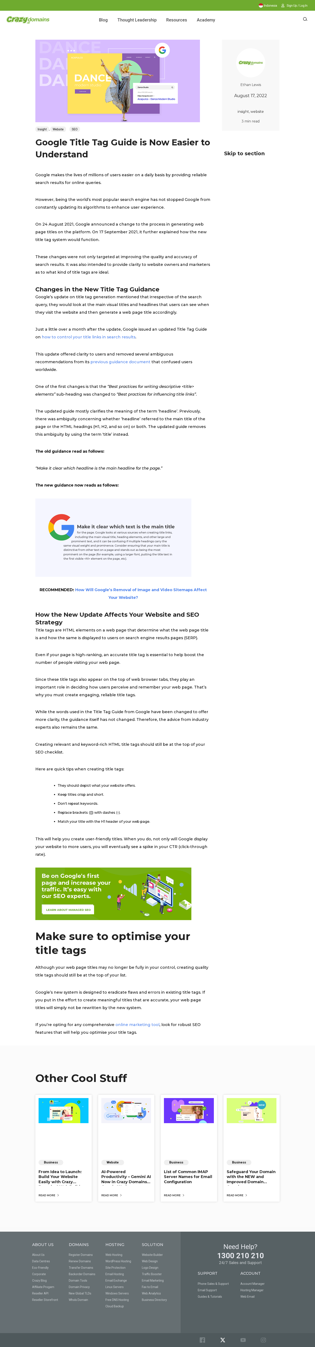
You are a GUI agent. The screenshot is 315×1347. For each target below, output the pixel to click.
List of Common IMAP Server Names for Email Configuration (188, 1176)
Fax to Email (150, 1287)
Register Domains (81, 1255)
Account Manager (252, 1283)
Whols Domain (78, 1300)
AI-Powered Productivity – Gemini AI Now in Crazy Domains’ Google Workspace (126, 1179)
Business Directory (154, 1300)
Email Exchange (116, 1280)
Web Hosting (113, 1255)
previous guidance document (120, 362)
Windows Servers (117, 1293)
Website (58, 129)
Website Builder (152, 1255)
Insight (42, 129)
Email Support (207, 1290)
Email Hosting (114, 1274)
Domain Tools (78, 1280)
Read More (47, 1195)
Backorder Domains (82, 1274)
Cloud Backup (114, 1306)
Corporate (39, 1274)
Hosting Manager (252, 1290)
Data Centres (41, 1261)
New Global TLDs (80, 1293)
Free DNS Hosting (117, 1300)
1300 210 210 (240, 1255)
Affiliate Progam (43, 1287)
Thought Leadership (137, 20)
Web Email (247, 1296)
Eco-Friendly (40, 1267)
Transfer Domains (81, 1267)
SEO (75, 129)
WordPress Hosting (118, 1261)
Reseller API (40, 1293)
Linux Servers (114, 1287)
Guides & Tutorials (210, 1296)
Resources (176, 20)
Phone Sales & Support (213, 1283)
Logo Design (150, 1267)
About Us (38, 1255)
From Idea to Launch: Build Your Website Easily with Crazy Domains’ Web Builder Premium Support (61, 1181)
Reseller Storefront (45, 1300)
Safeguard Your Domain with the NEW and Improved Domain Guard (251, 1179)
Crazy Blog (39, 1280)
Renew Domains (80, 1261)
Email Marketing (153, 1280)
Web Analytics (151, 1293)
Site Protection (115, 1267)
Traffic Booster (152, 1274)
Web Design (150, 1261)
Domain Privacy (79, 1287)
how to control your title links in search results (88, 337)
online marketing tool (137, 1024)
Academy (206, 20)
